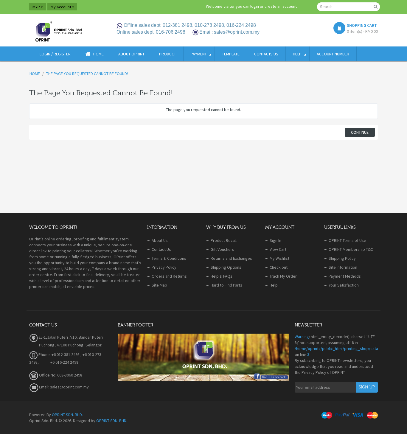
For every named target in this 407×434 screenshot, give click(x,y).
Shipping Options (226, 267)
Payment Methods (345, 276)
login (254, 6)
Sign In (275, 240)
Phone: (44, 354)
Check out (279, 267)
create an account (281, 6)
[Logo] (59, 30)
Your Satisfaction (344, 285)
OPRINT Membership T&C (351, 249)
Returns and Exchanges (231, 258)
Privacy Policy (164, 267)
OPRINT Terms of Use (347, 240)
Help (274, 285)
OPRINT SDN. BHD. (67, 414)
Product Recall (224, 240)
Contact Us (161, 249)
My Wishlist (279, 258)
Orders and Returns (169, 276)
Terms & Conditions (169, 258)
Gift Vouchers (222, 249)
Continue (360, 132)
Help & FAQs (221, 276)
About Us (160, 240)
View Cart (278, 249)
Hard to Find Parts (226, 285)
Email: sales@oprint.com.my (63, 387)
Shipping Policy (342, 258)
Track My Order (283, 276)
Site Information (343, 267)
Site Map (159, 285)
